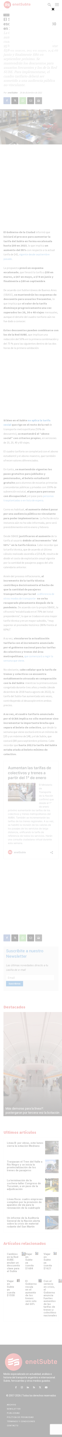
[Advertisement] (31, 28)
